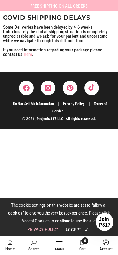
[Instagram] (48, 88)
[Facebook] (26, 88)
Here (28, 54)
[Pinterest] (70, 88)
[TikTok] (91, 88)
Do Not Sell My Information (33, 104)
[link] (34, 245)
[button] (104, 222)
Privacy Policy (73, 104)
